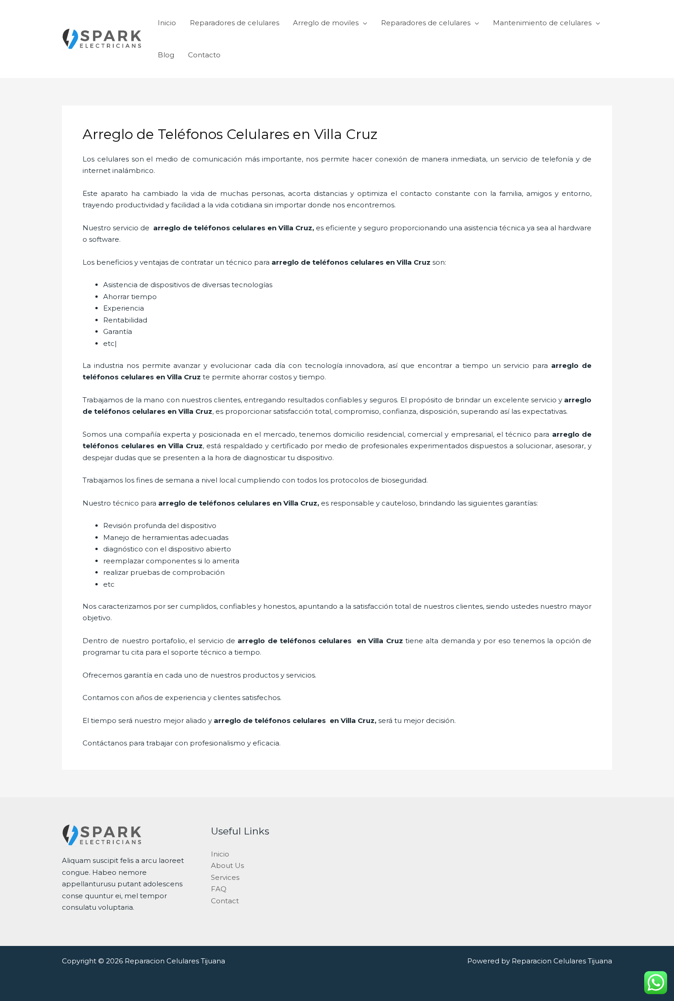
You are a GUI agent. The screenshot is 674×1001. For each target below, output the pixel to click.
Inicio (167, 22)
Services (225, 877)
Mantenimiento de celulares (542, 22)
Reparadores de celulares (234, 22)
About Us (227, 865)
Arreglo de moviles (326, 22)
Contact (225, 900)
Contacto (204, 54)
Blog (166, 54)
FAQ (219, 888)
